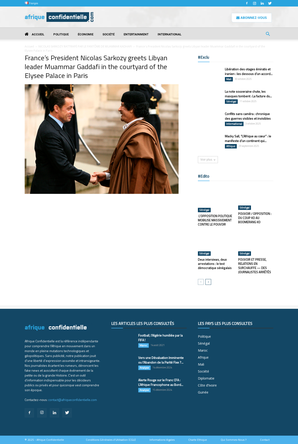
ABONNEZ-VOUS (253, 17)
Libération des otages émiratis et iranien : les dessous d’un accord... (249, 71)
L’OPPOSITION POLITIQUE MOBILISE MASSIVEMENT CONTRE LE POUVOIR (215, 220)
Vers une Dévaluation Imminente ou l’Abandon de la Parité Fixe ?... (161, 360)
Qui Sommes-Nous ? (233, 440)
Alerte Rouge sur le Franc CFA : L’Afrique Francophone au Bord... (160, 382)
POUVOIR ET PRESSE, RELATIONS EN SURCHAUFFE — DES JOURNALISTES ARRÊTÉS (254, 265)
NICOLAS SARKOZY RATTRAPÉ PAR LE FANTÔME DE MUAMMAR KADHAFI (85, 46)
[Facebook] (246, 3)
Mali (228, 79)
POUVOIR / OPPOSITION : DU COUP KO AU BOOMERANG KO (254, 217)
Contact (265, 440)
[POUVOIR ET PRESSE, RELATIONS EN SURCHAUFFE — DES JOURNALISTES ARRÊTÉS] (256, 244)
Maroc (143, 345)
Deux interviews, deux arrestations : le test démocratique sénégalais (215, 263)
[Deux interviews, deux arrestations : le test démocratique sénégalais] (215, 244)
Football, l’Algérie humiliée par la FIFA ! (160, 337)
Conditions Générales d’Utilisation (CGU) (111, 440)
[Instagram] (254, 3)
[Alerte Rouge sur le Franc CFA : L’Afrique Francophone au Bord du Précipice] (123, 386)
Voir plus (206, 159)
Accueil (37, 34)
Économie (85, 34)
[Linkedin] (262, 3)
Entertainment (136, 34)
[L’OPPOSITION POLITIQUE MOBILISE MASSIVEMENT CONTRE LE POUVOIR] (215, 199)
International (169, 34)
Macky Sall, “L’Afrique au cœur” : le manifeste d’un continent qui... (248, 138)
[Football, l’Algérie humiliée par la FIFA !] (123, 341)
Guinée (203, 392)
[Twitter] (269, 3)
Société (108, 34)
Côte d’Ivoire (207, 385)
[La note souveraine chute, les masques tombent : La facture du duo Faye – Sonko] (209, 97)
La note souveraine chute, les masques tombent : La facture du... (248, 93)
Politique (61, 34)
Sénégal (231, 101)
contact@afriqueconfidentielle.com (72, 399)
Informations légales (162, 440)
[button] (267, 34)
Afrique (230, 146)
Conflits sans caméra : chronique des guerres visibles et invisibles (248, 116)
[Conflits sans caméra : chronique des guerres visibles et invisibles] (209, 119)
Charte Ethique (197, 440)
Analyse (144, 368)
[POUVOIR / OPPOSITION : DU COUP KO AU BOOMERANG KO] (256, 198)
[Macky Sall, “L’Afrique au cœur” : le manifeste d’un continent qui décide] (209, 142)
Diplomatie (206, 378)
